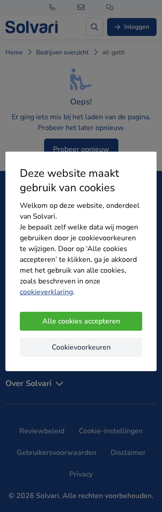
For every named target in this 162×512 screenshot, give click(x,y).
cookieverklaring (46, 292)
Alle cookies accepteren (81, 321)
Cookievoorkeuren (81, 347)
